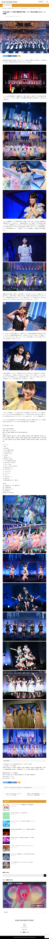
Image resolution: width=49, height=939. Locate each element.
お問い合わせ (24, 929)
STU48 (11, 787)
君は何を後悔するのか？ (28, 787)
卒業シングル (21, 787)
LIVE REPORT (7, 5)
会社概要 (24, 925)
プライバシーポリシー (24, 927)
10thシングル (7, 787)
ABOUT (24, 924)
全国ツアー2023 (16, 787)
